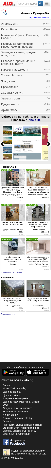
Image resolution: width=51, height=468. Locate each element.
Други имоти (9, 110)
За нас (7, 385)
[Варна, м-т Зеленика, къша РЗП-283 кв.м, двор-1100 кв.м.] (38, 212)
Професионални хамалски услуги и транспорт (12, 259)
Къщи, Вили (9, 29)
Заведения (8, 81)
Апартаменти (9, 23)
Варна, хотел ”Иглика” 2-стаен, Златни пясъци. (12, 223)
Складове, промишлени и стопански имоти (18, 62)
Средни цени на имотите (17, 408)
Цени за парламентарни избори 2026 (21, 403)
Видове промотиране (15, 398)
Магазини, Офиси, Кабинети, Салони (20, 37)
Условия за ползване (15, 411)
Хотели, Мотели (11, 75)
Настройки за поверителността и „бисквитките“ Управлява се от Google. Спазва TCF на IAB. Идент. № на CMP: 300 (22, 429)
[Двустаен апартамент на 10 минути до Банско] (38, 288)
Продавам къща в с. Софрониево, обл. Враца (12, 300)
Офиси (7, 421)
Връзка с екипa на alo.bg (17, 418)
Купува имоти (10, 104)
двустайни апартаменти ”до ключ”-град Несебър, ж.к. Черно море (13, 190)
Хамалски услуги (12, 92)
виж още (35, 119)
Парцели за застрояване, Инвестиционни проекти (17, 45)
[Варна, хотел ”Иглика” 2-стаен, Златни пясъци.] (13, 212)
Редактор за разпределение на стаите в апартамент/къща (28, 452)
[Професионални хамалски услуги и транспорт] (13, 246)
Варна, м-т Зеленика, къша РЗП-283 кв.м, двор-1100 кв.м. (38, 224)
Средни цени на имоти (38, 17)
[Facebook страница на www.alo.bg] (14, 441)
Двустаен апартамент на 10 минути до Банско (38, 299)
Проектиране (9, 86)
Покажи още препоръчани (11, 272)
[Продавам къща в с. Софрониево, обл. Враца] (13, 288)
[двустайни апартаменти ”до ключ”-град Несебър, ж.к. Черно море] (13, 177)
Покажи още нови (8, 314)
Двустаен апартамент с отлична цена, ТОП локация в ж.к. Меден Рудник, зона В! (38, 259)
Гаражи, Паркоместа (14, 69)
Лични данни (10, 414)
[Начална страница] (8, 3)
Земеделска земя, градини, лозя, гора (19, 54)
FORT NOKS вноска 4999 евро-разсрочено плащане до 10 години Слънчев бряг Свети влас (38, 190)
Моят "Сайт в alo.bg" (15, 388)
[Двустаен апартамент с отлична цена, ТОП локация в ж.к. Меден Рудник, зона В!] (38, 246)
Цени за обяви (11, 395)
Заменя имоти (10, 98)
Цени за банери (12, 391)
